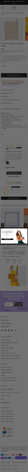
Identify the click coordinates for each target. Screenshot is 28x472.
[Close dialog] (26, 229)
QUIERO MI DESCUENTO (7, 239)
